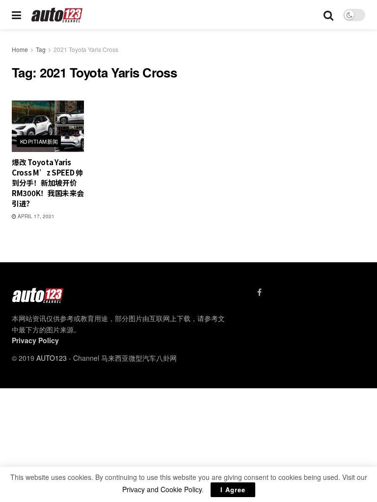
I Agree (232, 489)
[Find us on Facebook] (259, 292)
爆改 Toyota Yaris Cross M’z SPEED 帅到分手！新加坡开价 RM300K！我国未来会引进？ (47, 182)
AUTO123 (51, 358)
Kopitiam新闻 (39, 141)
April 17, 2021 (35, 216)
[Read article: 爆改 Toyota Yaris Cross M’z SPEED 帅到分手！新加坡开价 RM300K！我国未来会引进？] (48, 126)
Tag (41, 49)
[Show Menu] (16, 14)
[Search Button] (328, 14)
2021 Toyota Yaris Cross (86, 49)
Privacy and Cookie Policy (162, 489)
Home (20, 49)
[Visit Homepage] (57, 15)
